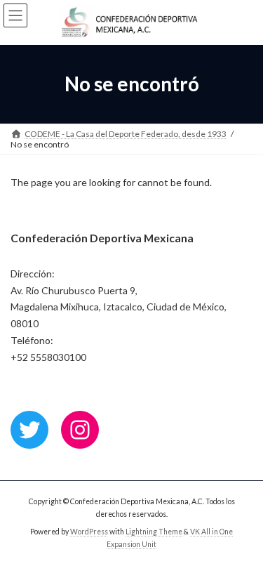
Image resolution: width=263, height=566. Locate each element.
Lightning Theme (154, 531)
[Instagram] (80, 430)
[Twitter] (29, 430)
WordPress (89, 531)
